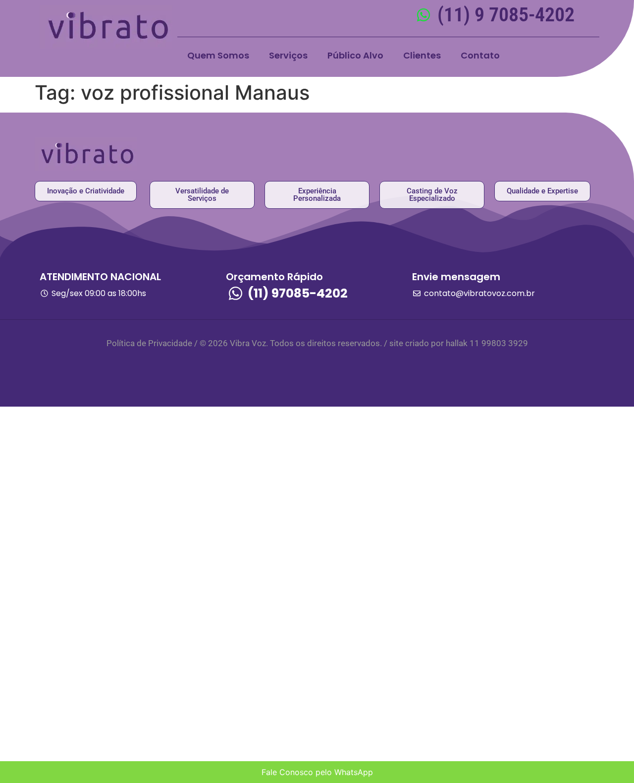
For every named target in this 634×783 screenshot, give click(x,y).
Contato (480, 55)
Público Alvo (355, 55)
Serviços (288, 55)
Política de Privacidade (149, 343)
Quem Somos (218, 55)
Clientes (422, 55)
